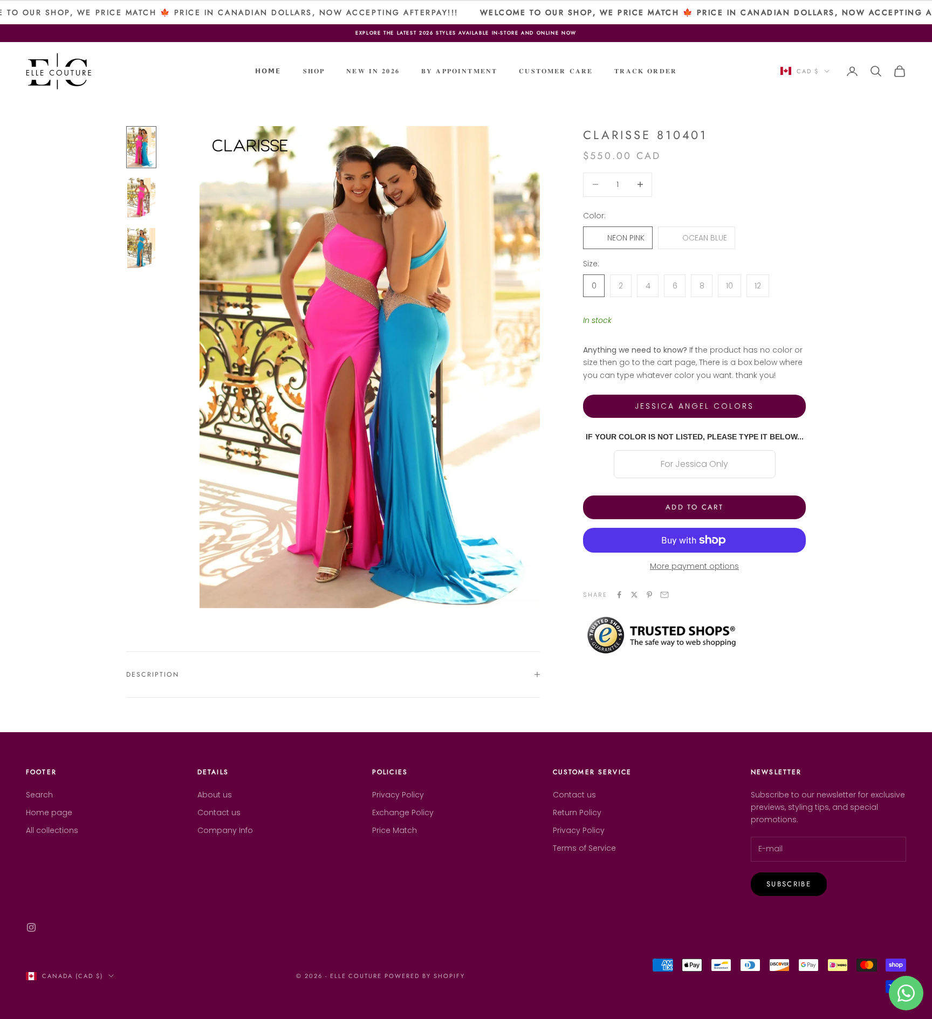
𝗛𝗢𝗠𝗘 (268, 71)
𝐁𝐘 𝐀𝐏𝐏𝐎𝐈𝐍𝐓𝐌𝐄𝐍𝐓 (459, 71)
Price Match (394, 830)
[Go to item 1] (141, 147)
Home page (49, 812)
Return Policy (577, 812)
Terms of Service (584, 848)
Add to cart (694, 507)
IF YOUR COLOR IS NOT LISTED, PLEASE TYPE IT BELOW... (695, 436)
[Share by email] (664, 594)
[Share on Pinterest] (649, 594)
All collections (52, 830)
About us (214, 794)
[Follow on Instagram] (31, 927)
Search (39, 794)
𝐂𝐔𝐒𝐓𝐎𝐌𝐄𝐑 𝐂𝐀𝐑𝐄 (556, 71)
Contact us (219, 812)
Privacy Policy (398, 794)
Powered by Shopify (425, 976)
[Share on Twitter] (634, 594)
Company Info (225, 830)
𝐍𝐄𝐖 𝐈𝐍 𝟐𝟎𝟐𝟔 (373, 71)
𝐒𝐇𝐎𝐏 (314, 71)
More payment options (694, 566)
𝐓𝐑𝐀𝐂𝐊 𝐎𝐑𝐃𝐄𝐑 (645, 71)
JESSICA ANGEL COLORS (694, 405)
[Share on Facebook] (619, 594)
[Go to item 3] (141, 248)
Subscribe (788, 884)
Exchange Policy (403, 812)
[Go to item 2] (141, 198)
